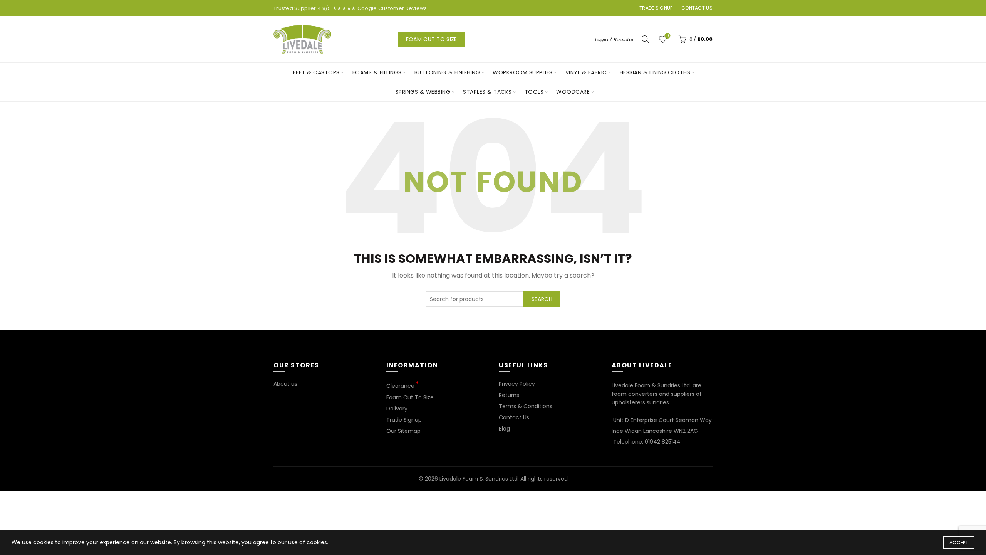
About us (285, 384)
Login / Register (614, 39)
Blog (504, 428)
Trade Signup (656, 8)
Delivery (396, 408)
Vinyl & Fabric (586, 72)
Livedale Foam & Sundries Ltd (478, 479)
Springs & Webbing (423, 92)
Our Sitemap (403, 431)
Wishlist (667, 36)
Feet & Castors (316, 72)
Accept (958, 542)
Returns (509, 395)
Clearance (400, 386)
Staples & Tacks (487, 92)
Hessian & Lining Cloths (655, 72)
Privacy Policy (517, 384)
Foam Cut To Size (410, 397)
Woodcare (573, 92)
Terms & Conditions (525, 406)
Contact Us (697, 8)
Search (542, 299)
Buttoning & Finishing (447, 72)
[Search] (645, 39)
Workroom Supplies (523, 72)
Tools (534, 92)
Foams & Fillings (377, 72)
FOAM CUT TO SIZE (431, 39)
